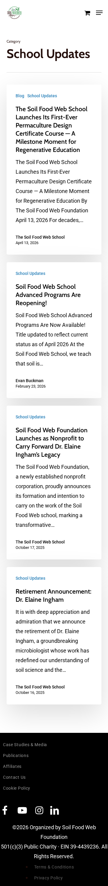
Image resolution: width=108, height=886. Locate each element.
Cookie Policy (16, 788)
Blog (20, 95)
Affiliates (12, 766)
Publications (15, 755)
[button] (99, 13)
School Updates (42, 95)
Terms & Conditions (54, 867)
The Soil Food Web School (40, 237)
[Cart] (87, 13)
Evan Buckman (30, 380)
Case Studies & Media (25, 744)
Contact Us (14, 777)
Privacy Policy (48, 877)
